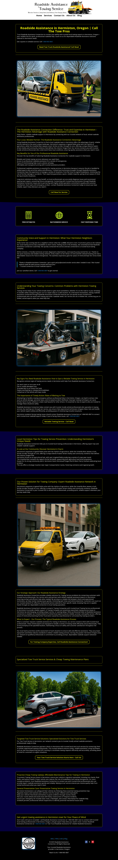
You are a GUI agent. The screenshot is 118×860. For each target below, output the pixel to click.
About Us (70, 16)
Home (39, 16)
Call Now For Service (59, 192)
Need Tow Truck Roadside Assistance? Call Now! (59, 47)
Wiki (56, 839)
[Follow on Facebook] (86, 842)
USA (61, 839)
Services (48, 16)
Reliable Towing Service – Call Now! (59, 421)
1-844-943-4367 (47, 42)
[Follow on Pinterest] (92, 842)
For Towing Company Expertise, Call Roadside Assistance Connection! (59, 642)
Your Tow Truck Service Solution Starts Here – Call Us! (59, 757)
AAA (52, 839)
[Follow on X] (89, 842)
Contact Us (59, 16)
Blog (79, 16)
